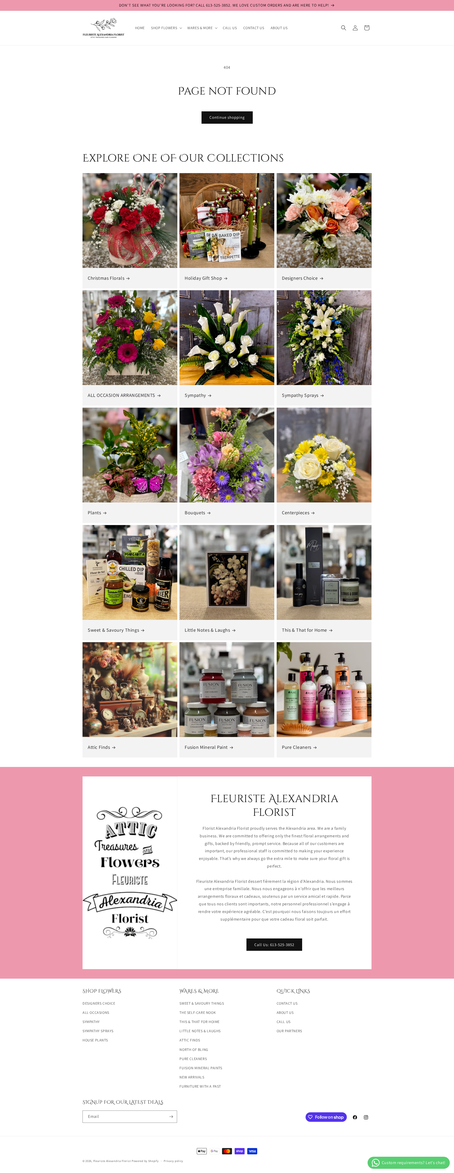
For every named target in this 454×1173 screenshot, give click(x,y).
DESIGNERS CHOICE (98, 1003)
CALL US (284, 1021)
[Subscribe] (171, 1116)
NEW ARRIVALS (191, 1077)
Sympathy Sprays (300, 395)
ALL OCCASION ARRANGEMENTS (121, 395)
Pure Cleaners (296, 747)
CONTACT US (287, 1003)
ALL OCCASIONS (95, 1012)
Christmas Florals (106, 278)
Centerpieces (295, 513)
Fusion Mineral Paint (206, 747)
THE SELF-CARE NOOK (197, 1012)
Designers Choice (300, 278)
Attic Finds (99, 747)
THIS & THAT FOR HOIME (199, 1021)
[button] (166, 27)
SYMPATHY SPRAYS (97, 1031)
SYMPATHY (91, 1021)
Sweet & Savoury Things (113, 630)
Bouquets (195, 513)
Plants (94, 513)
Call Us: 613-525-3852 (275, 944)
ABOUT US (285, 1012)
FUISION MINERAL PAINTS (200, 1068)
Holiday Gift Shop (203, 278)
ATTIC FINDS (189, 1040)
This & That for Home (304, 630)
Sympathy (195, 395)
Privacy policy (173, 1161)
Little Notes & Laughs (207, 630)
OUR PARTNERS (289, 1031)
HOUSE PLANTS (95, 1040)
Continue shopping (227, 117)
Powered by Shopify (145, 1161)
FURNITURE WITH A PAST (200, 1086)
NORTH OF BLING (193, 1049)
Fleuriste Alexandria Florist (112, 1161)
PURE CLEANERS (193, 1058)
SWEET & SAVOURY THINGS (201, 1003)
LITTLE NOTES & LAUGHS (200, 1031)
